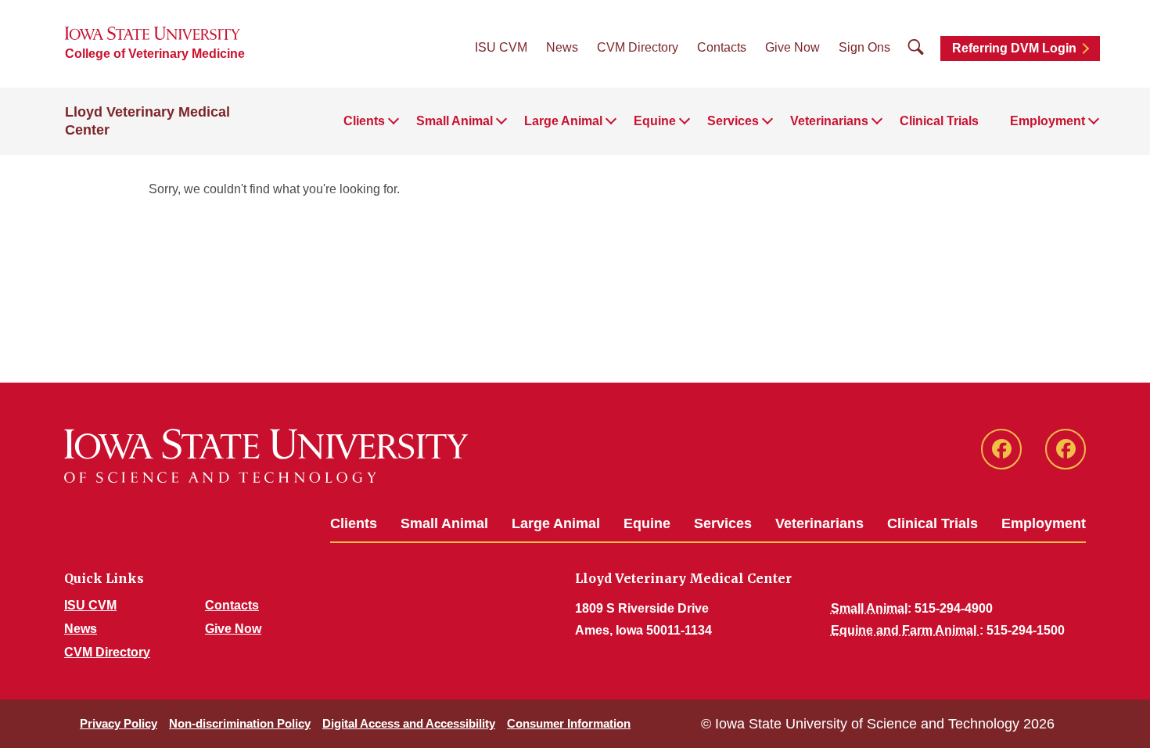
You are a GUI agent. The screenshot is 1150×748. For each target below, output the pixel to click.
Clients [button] (364, 121)
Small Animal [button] (454, 121)
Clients (353, 523)
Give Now (792, 47)
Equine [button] (655, 121)
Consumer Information (569, 723)
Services (723, 523)
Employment (1043, 523)
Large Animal (556, 523)
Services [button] (733, 121)
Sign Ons (864, 47)
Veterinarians (819, 523)
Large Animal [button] (563, 121)
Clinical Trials (939, 121)
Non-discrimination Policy (240, 723)
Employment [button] (1047, 121)
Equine (647, 523)
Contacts (721, 47)
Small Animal (444, 523)
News (562, 47)
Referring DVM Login (1014, 48)
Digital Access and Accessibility (408, 723)
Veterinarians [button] (829, 121)
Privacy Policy (118, 723)
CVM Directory (637, 47)
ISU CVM (501, 47)
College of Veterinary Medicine (155, 53)
